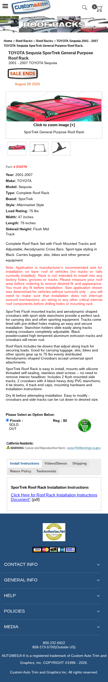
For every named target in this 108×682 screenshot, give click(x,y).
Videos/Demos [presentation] (55, 463)
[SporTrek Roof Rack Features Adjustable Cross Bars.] (61, 148)
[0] (100, 11)
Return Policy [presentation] (20, 471)
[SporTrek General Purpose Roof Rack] (54, 106)
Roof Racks (24, 41)
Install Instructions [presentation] (24, 463)
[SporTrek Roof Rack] (39, 148)
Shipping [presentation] (79, 463)
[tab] (25, 464)
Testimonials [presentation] (46, 471)
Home (8, 41)
